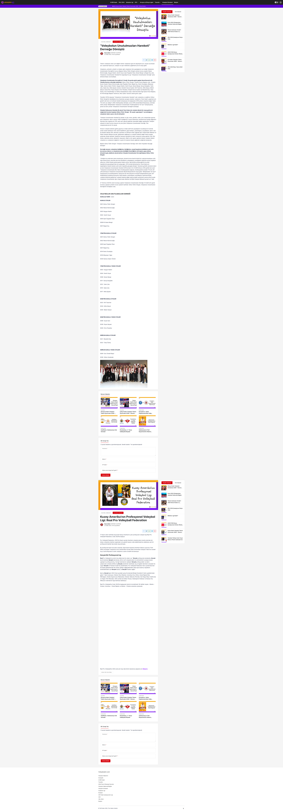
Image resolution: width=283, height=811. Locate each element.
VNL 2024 (121, 2)
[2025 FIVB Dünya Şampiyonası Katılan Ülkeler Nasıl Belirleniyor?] (172, 54)
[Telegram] (152, 60)
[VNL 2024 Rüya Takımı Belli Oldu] (172, 68)
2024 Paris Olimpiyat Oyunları (106, 784)
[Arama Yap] (280, 2)
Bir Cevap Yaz (105, 441)
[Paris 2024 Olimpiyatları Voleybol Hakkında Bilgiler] (172, 24)
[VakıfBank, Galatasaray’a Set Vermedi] (109, 424)
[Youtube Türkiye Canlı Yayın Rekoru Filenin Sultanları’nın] (172, 539)
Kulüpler (100, 792)
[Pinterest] (155, 60)
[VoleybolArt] (7, 2)
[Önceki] (108, 6)
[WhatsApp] (149, 60)
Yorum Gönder (105, 475)
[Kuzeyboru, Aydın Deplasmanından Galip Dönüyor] (147, 405)
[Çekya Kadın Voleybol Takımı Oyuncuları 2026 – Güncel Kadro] (128, 405)
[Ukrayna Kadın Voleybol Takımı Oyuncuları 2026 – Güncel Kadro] (109, 405)
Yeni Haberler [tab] (178, 11)
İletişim (176, 2)
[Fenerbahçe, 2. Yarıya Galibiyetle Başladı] (128, 424)
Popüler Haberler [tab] (167, 11)
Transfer (157, 2)
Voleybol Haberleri (103, 775)
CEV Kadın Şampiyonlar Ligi (105, 795)
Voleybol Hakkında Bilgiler (105, 786)
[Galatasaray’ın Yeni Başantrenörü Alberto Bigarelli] (147, 424)
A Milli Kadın (113, 2)
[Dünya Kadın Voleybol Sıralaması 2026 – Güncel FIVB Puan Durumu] (172, 16)
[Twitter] (146, 60)
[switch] (277, 2)
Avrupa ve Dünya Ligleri (146, 2)
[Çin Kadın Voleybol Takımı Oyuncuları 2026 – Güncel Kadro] (172, 61)
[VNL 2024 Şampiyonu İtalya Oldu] (172, 39)
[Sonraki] (110, 6)
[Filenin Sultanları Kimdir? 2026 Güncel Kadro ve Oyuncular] (172, 31)
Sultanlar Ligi (129, 2)
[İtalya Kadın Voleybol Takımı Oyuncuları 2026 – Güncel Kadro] (172, 532)
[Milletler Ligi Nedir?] (172, 46)
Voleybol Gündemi (167, 2)
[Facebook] (143, 60)
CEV (136, 2)
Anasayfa (100, 778)
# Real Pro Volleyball (106, 672)
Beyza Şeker (107, 52)
